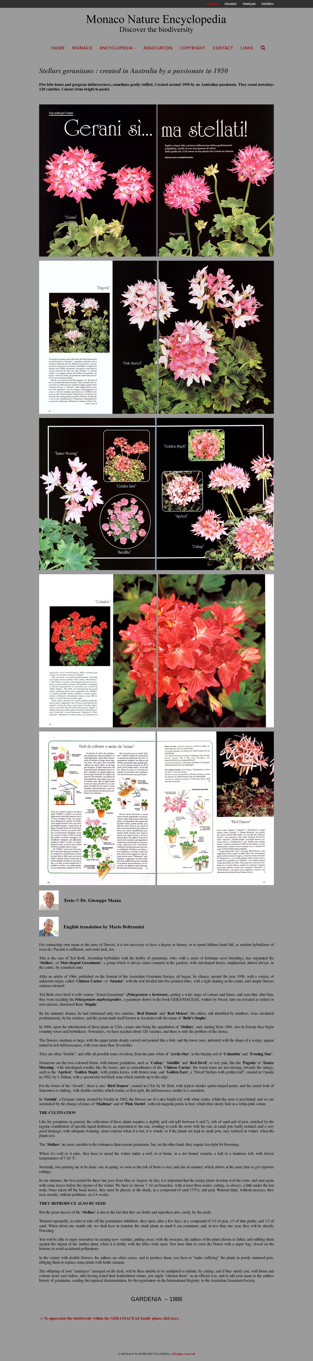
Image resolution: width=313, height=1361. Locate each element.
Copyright (192, 48)
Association (158, 48)
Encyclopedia (116, 48)
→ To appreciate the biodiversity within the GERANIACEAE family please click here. (109, 1318)
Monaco (82, 48)
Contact (223, 48)
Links (247, 48)
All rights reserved (183, 1354)
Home (58, 48)
